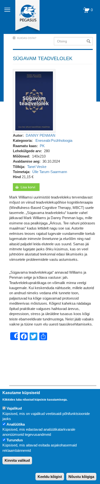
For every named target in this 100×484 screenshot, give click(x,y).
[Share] (14, 336)
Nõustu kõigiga (81, 477)
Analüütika (16, 424)
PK (42, 146)
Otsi (90, 41)
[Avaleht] (24, 17)
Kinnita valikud (17, 460)
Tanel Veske (36, 167)
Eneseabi (42, 140)
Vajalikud (14, 408)
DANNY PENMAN (40, 135)
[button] (34, 100)
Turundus (15, 440)
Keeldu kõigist (50, 477)
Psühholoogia (61, 140)
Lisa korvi (28, 187)
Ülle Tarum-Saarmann (49, 172)
